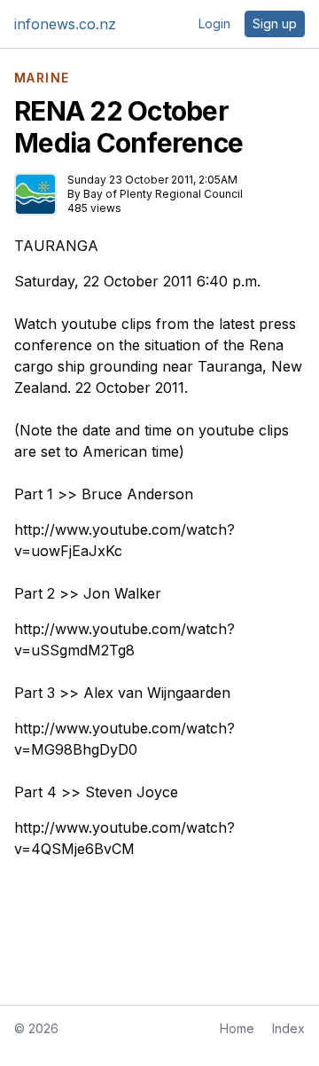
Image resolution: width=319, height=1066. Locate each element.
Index (288, 1028)
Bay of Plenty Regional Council (163, 193)
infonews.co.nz (65, 24)
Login (214, 23)
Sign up (275, 23)
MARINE (41, 78)
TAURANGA (56, 246)
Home (237, 1028)
